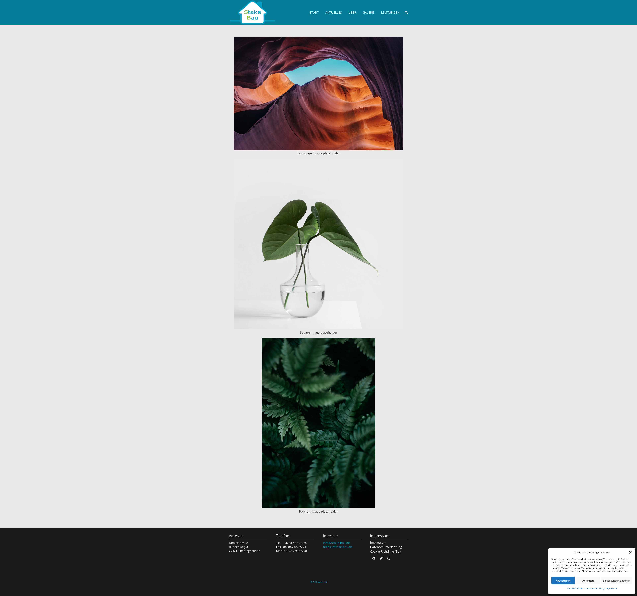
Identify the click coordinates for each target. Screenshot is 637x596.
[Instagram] (388, 558)
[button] (630, 552)
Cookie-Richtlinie (574, 588)
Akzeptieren (563, 580)
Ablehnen (588, 580)
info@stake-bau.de (336, 543)
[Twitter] (381, 558)
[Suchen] (406, 12)
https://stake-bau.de (337, 547)
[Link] (252, 12)
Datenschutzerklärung (594, 588)
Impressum (611, 588)
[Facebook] (374, 558)
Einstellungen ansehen (616, 580)
